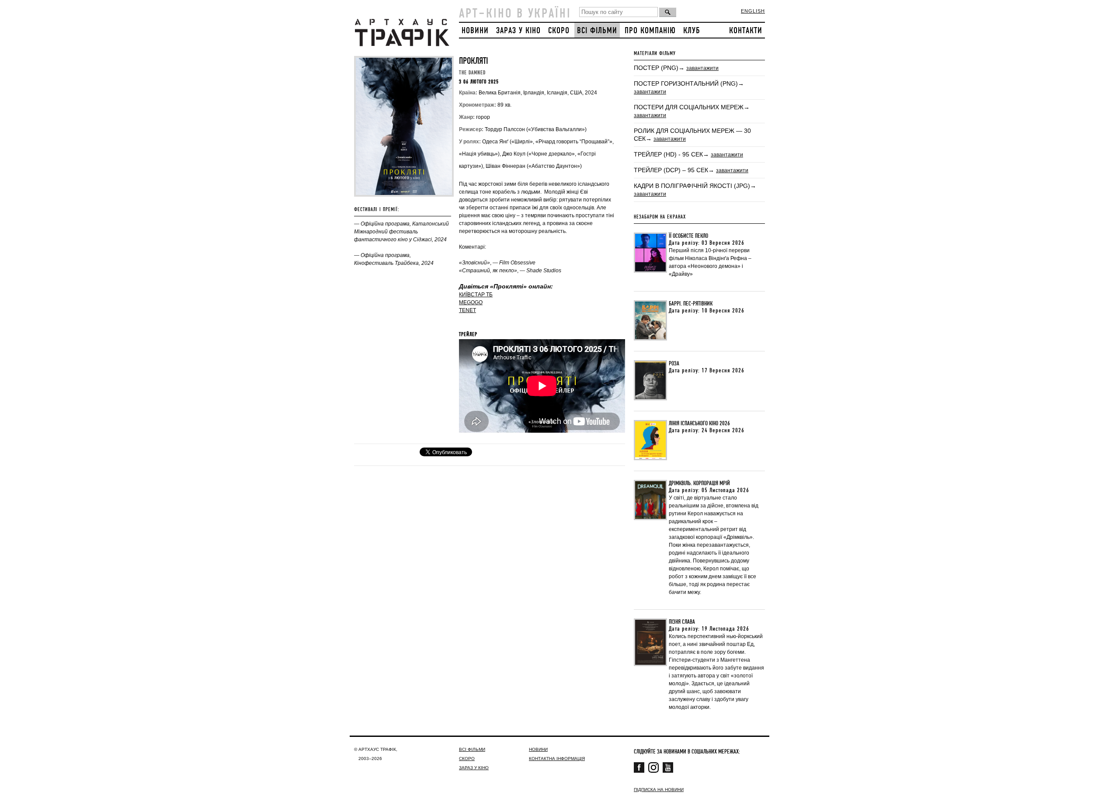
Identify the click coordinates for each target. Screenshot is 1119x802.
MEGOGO (471, 302)
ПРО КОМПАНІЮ (650, 31)
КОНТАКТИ (745, 31)
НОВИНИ (475, 31)
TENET (467, 310)
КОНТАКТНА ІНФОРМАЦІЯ (557, 758)
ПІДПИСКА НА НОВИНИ (659, 789)
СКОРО (559, 31)
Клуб (691, 31)
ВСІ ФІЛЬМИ (597, 31)
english (753, 11)
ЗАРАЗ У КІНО (518, 31)
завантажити (702, 68)
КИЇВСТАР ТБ (476, 295)
